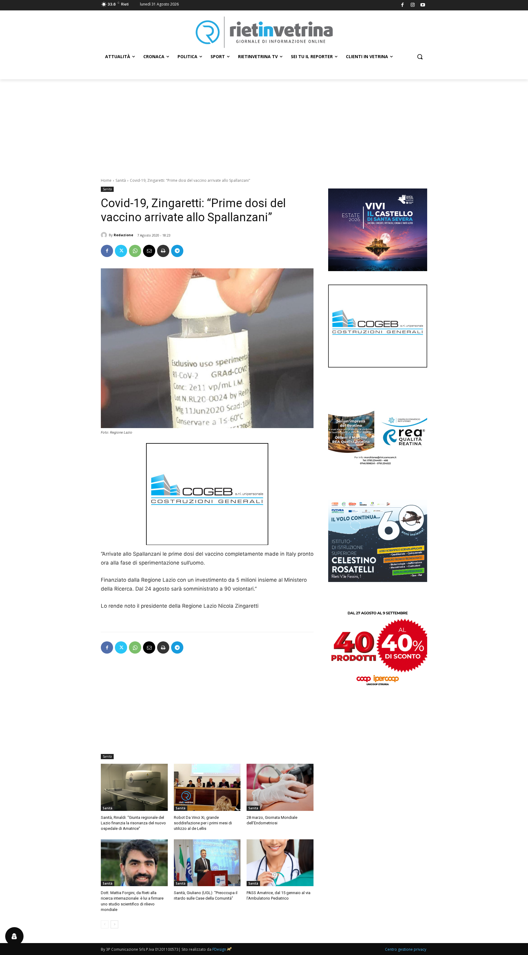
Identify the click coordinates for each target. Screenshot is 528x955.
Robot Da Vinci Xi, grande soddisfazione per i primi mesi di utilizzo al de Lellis (203, 823)
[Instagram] (412, 5)
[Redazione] (105, 235)
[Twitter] (121, 251)
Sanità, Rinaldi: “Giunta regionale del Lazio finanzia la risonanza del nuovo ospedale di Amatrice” (133, 823)
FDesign (219, 949)
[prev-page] (104, 924)
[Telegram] (177, 251)
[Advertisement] (264, 125)
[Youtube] (423, 5)
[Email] (149, 251)
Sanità (121, 180)
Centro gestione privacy (405, 949)
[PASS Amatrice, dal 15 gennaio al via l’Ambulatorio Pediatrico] (280, 862)
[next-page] (114, 924)
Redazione (123, 235)
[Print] (163, 251)
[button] (420, 56)
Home (106, 180)
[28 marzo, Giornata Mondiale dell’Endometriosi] (280, 787)
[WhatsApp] (135, 251)
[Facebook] (402, 5)
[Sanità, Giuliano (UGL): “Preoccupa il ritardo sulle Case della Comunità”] (207, 862)
